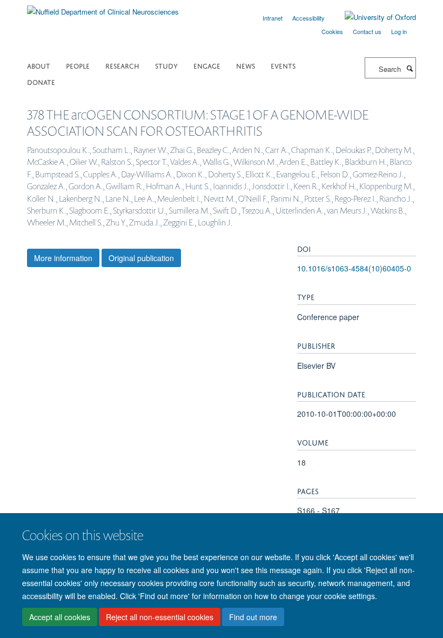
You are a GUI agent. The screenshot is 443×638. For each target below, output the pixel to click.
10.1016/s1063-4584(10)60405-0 (354, 268)
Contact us (367, 31)
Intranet (273, 18)
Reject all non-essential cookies (159, 617)
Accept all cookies (59, 617)
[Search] (409, 68)
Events (283, 65)
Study (166, 65)
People (78, 65)
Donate (41, 81)
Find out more (253, 617)
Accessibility (308, 18)
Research (122, 65)
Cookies (332, 31)
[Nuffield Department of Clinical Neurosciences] (103, 8)
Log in (399, 31)
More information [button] (63, 257)
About (38, 65)
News (245, 65)
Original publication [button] (141, 257)
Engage (206, 65)
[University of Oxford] (372, 17)
